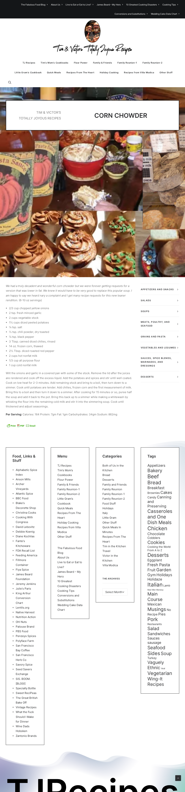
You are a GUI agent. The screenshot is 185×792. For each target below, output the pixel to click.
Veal (163, 668)
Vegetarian (159, 673)
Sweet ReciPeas (26, 693)
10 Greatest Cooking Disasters (141, 4)
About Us (55, 4)
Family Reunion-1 (127, 62)
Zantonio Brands (26, 736)
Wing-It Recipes (155, 681)
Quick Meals (54, 72)
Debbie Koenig (25, 531)
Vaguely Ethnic (155, 665)
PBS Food (22, 631)
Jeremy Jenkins (26, 584)
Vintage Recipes (26, 707)
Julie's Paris (23, 588)
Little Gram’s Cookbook (28, 72)
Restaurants (154, 624)
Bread (106, 475)
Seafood (156, 647)
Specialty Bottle (26, 688)
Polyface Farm (25, 641)
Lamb (166, 585)
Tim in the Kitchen (114, 546)
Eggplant (154, 560)
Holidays (107, 508)
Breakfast (156, 488)
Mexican (154, 604)
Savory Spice (24, 664)
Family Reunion (112, 489)
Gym (151, 575)
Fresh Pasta (158, 564)
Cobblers (153, 538)
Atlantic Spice (24, 493)
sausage (154, 642)
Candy (151, 497)
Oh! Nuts (21, 622)
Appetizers (156, 465)
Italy (105, 513)
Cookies (156, 542)
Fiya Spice (22, 569)
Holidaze (154, 579)
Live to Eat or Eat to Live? (78, 4)
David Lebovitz (25, 527)
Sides (153, 653)
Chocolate (156, 533)
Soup (166, 653)
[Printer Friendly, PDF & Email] (21, 425)
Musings (156, 609)
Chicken (157, 528)
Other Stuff (166, 72)
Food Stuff (109, 503)
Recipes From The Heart (80, 72)
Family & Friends (102, 62)
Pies (161, 614)
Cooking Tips (169, 4)
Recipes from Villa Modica (139, 72)
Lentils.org (22, 607)
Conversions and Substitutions (130, 13)
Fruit (151, 569)
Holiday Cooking (109, 72)
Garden (163, 569)
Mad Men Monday (155, 590)
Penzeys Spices (26, 636)
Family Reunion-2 (152, 62)
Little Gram (109, 517)
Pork (152, 619)
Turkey (152, 658)
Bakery (154, 470)
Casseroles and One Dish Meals (159, 516)
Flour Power (81, 62)
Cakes (166, 492)
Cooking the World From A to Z (159, 548)
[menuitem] (35, 4)
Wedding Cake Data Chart (164, 13)
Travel (106, 551)
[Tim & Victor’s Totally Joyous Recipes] (92, 38)
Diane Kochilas (25, 536)
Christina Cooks (26, 512)
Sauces (153, 638)
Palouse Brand (25, 626)
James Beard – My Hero (109, 4)
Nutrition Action (26, 617)
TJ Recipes (29, 62)
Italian (155, 584)
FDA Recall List (25, 550)
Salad (153, 628)
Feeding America (26, 555)
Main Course (154, 596)
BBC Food (22, 498)
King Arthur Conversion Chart (23, 598)
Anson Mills (23, 479)
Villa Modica (110, 565)
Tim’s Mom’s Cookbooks (54, 62)
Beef (153, 476)
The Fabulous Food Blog (33, 4)
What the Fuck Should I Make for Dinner (25, 716)
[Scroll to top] (178, 778)
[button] (11, 82)
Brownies (153, 493)
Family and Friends (114, 484)
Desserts (108, 479)
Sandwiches (158, 633)
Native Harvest (25, 612)
